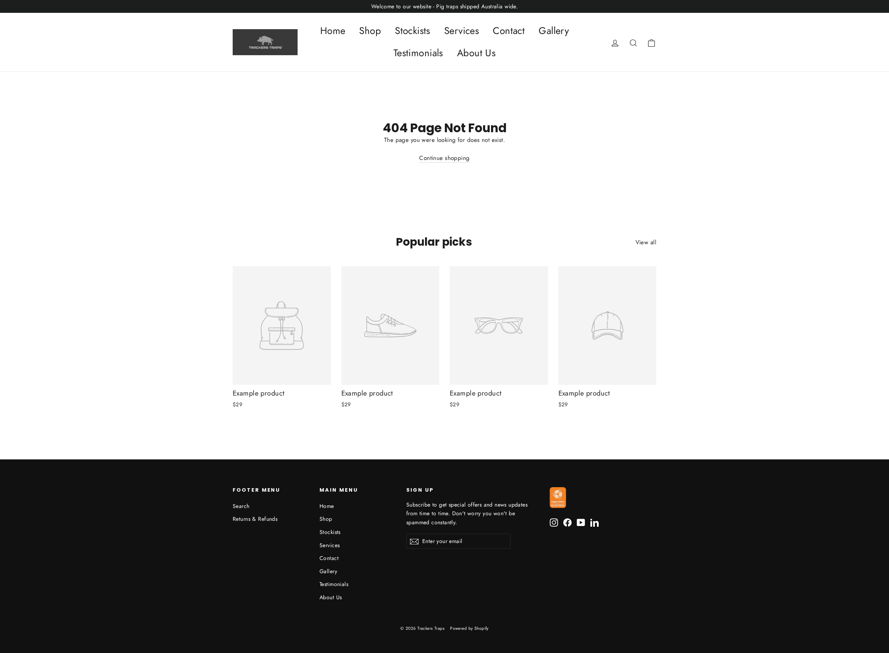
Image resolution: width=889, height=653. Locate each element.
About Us (476, 53)
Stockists (412, 31)
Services (461, 31)
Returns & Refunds (255, 519)
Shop (370, 31)
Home (333, 31)
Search (241, 506)
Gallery (554, 31)
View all (645, 242)
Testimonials (418, 53)
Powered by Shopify (469, 628)
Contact (509, 31)
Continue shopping (444, 158)
